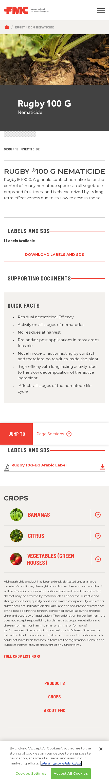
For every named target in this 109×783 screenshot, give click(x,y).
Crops (54, 696)
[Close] (100, 749)
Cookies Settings (30, 773)
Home (8, 27)
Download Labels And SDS (54, 254)
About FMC (54, 710)
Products (54, 683)
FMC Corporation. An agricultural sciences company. (41, 10)
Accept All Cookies (71, 773)
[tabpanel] (54, 82)
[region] (54, 762)
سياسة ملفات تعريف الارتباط (61, 763)
